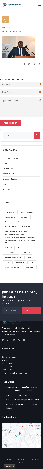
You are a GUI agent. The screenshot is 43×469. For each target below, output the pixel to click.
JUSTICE (7, 262)
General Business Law (9, 357)
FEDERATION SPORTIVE (13, 257)
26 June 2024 (27, 28)
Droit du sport (8, 169)
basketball (8, 248)
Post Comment (10, 123)
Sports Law (5, 354)
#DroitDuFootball (27, 212)
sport (31, 262)
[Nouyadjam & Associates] (11, 5)
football (30, 257)
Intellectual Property (11, 179)
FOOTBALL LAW (9, 174)
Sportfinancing (29, 267)
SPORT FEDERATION (12, 267)
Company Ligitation (10, 158)
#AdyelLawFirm (10, 212)
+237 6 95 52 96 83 (20, 396)
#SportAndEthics (10, 227)
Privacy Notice (21, 462)
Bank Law (5, 360)
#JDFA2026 (24, 217)
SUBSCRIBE (30, 310)
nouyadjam (20, 262)
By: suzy (6, 28)
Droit (5, 163)
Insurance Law (7, 366)
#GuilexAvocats (10, 217)
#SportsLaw (26, 227)
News (5, 184)
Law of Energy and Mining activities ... (14, 373)
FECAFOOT (26, 252)
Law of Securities (7, 370)
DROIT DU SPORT (11, 252)
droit (20, 248)
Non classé (7, 189)
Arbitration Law (7, 363)
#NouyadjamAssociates (12, 222)
